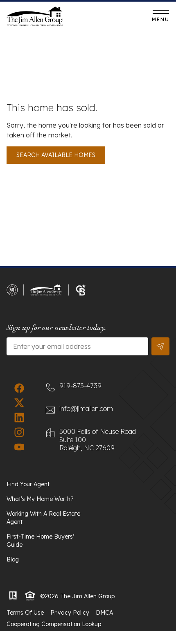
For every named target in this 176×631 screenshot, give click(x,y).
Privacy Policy (69, 612)
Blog (13, 559)
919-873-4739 (107, 18)
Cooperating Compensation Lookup (54, 624)
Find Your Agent (28, 484)
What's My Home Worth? (40, 499)
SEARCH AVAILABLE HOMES (55, 155)
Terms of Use (25, 612)
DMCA (104, 612)
